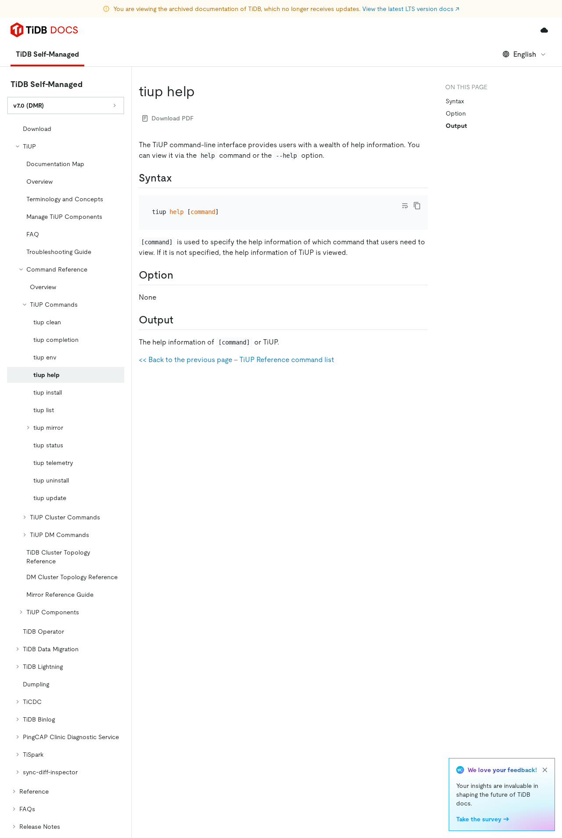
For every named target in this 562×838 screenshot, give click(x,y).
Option (456, 113)
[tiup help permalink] (202, 91)
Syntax (455, 101)
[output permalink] (180, 320)
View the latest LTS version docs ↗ (410, 8)
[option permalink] (180, 275)
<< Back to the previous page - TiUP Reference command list (236, 360)
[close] (545, 770)
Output (456, 125)
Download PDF (172, 118)
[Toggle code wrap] (405, 206)
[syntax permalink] (179, 178)
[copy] (417, 206)
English (524, 54)
